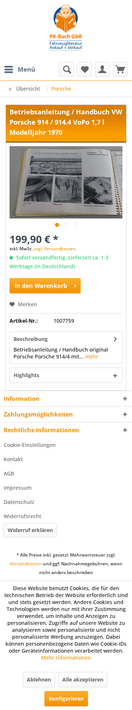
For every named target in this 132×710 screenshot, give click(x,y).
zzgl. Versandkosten (55, 249)
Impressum (18, 487)
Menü (26, 69)
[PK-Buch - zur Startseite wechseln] (66, 31)
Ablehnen (39, 679)
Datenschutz (19, 501)
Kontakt (13, 459)
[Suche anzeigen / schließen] (66, 69)
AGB (9, 473)
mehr (91, 356)
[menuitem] (19, 69)
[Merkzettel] (84, 69)
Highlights (26, 375)
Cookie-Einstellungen (30, 444)
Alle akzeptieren (82, 679)
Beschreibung (31, 338)
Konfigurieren (66, 698)
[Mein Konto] (102, 69)
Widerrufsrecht (22, 516)
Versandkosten (26, 564)
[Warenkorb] (120, 69)
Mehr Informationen (66, 657)
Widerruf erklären (30, 530)
